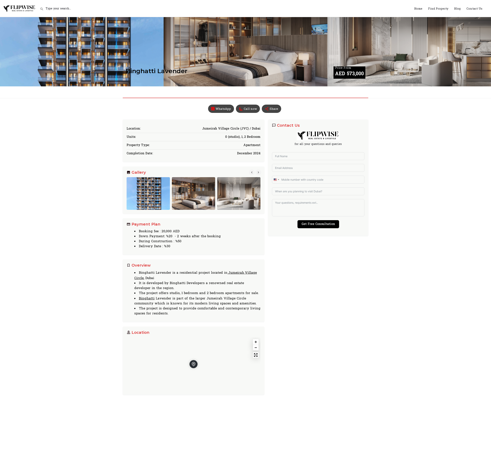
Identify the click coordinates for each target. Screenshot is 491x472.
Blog (457, 8)
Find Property (438, 8)
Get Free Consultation (318, 224)
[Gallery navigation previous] (252, 172)
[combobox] (276, 179)
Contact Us (474, 8)
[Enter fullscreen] (256, 355)
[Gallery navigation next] (258, 172)
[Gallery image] (148, 193)
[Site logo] (20, 8)
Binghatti (147, 298)
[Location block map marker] (193, 364)
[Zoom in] (256, 342)
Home (418, 8)
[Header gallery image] (82, 43)
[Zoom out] (256, 347)
